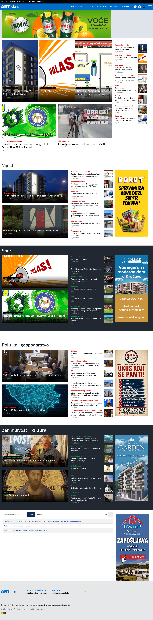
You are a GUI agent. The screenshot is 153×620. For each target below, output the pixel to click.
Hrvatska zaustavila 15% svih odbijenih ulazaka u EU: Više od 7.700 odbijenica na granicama (86, 384)
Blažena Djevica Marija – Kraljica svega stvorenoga (86, 479)
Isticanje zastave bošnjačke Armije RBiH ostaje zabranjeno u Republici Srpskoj (85, 394)
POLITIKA (113, 7)
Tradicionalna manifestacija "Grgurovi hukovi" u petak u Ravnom (86, 499)
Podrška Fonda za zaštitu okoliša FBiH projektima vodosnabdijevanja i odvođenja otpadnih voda (42, 521)
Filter (30, 514)
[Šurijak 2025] (131, 382)
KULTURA (89, 7)
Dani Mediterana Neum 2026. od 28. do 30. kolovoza (124, 109)
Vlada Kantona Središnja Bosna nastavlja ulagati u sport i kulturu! (84, 374)
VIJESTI (73, 7)
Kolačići (31, 609)
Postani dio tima (83, 591)
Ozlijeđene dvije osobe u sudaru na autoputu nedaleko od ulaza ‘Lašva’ (85, 204)
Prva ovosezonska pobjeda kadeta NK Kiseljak (86, 319)
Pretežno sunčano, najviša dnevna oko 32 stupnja (86, 234)
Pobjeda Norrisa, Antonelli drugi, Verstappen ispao (84, 280)
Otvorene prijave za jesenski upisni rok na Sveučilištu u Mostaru (123, 68)
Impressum (40, 609)
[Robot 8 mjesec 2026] (131, 203)
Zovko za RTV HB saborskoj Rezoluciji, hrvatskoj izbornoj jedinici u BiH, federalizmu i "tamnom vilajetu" (86, 404)
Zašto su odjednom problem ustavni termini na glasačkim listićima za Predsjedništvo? (126, 89)
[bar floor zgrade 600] (131, 468)
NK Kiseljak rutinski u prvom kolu (84, 289)
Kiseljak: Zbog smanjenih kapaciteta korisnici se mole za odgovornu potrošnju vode (92, 92)
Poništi (39, 514)
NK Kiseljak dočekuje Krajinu (82, 299)
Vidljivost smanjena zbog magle (17, 526)
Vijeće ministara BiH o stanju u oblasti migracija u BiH (25, 530)
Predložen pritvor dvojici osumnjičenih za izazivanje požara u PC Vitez (125, 99)
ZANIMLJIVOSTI (125, 7)
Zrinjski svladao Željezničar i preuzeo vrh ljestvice (86, 270)
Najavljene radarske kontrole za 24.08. (82, 144)
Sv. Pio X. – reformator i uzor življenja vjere (86, 489)
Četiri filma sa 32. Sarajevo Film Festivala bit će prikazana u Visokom (85, 439)
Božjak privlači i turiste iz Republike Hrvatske (85, 449)
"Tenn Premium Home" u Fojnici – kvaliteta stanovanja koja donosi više (18, 92)
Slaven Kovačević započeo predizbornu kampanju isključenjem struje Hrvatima (87, 414)
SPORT (80, 7)
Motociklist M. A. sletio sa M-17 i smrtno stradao (125, 119)
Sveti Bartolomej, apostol (16, 495)
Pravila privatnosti (20, 609)
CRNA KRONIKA (101, 7)
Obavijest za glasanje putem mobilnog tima (86, 354)
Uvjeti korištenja (6, 609)
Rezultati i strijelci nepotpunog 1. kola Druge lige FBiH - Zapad (26, 145)
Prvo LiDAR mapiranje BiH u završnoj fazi (24, 410)
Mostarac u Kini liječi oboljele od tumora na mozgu (84, 459)
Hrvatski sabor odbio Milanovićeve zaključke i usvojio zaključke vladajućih (86, 364)
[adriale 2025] (131, 288)
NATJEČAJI (4, 2)
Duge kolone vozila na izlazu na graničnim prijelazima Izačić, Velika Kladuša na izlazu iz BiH (85, 214)
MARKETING (31, 2)
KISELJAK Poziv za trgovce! (56, 91)
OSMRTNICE (21, 2)
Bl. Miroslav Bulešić (79, 468)
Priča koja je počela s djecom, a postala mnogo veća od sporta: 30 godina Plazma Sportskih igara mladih (86, 309)
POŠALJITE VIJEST (43, 2)
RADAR (12, 2)
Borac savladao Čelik (79, 259)
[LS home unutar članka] (132, 547)
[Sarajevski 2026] (56, 24)
